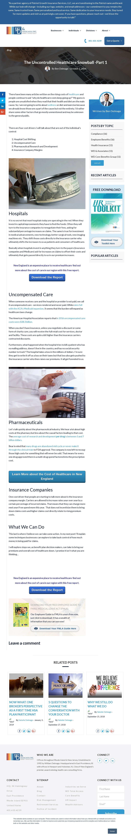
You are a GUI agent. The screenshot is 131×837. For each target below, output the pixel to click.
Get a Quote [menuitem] (113, 40)
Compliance (99, 133)
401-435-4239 (94, 41)
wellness (52, 105)
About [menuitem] (105, 30)
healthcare (74, 94)
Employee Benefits (102, 139)
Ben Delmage (61, 68)
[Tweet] (24, 731)
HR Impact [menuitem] (71, 800)
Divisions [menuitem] (90, 30)
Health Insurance (102, 145)
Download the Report (47, 277)
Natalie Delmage (26, 720)
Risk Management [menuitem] (46, 800)
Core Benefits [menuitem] (72, 795)
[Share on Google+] (34, 731)
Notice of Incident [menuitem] (47, 809)
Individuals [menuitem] (74, 30)
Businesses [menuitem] (56, 30)
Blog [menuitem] (39, 791)
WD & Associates (102, 151)
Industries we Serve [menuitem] (75, 786)
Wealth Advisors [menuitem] (74, 804)
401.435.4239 (14, 810)
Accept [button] (112, 831)
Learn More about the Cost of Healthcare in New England (47, 476)
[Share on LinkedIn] (29, 731)
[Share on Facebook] (19, 731)
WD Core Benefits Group (106, 156)
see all (97, 163)
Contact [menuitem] (41, 795)
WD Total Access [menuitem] (74, 791)
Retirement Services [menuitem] (47, 804)
